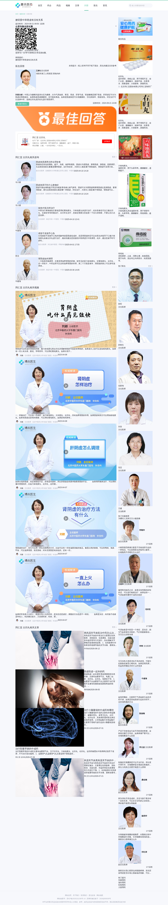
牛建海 (18, 231)
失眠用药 (122, 880)
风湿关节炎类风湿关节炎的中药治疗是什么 (100, 760)
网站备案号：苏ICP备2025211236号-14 (71, 899)
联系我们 (84, 895)
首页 (16, 14)
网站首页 (68, 895)
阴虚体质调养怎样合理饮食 (48, 162)
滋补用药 (122, 882)
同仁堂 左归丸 (38, 137)
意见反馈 (92, 895)
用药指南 (87, 689)
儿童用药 (122, 887)
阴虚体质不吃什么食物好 (47, 185)
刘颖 (21, 355)
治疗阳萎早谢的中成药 (26, 748)
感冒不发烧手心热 (46, 233)
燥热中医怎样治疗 (46, 208)
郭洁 (17, 256)
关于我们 (76, 895)
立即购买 (107, 141)
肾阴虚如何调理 (45, 258)
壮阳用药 (122, 885)
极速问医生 (22, 104)
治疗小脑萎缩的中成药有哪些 (99, 710)
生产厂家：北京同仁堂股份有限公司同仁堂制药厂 (50, 140)
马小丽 (18, 182)
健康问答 (22, 14)
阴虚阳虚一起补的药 (94, 671)
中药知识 (87, 648)
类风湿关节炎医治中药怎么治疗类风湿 (100, 633)
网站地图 (100, 895)
